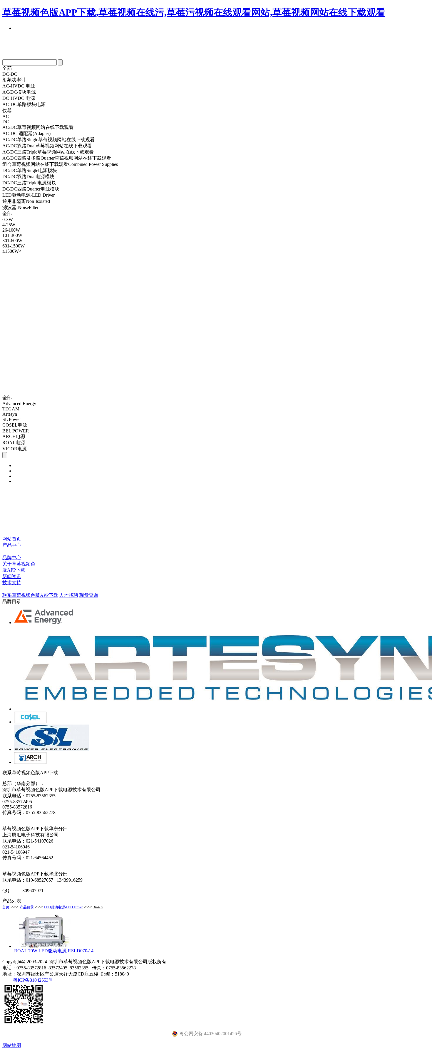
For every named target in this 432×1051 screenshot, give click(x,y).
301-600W (12, 240)
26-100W (11, 230)
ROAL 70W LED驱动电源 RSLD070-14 (53, 950)
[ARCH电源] (30, 762)
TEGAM (10, 408)
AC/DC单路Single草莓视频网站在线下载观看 (48, 139)
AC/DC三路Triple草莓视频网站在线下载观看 (48, 151)
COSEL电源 (14, 424)
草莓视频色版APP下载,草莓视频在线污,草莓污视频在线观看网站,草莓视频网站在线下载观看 (193, 12)
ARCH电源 (13, 436)
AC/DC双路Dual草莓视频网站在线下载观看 (47, 145)
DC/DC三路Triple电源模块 (29, 182)
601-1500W (13, 245)
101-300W (12, 235)
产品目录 (27, 907)
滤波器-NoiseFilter (20, 207)
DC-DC (9, 74)
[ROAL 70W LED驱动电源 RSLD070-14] (43, 946)
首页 (5, 907)
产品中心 (11, 545)
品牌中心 (11, 557)
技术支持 (11, 582)
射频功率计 (14, 79)
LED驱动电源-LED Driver (28, 195)
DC (5, 121)
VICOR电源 (14, 448)
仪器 (7, 110)
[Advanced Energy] (44, 622)
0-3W (7, 219)
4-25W (8, 224)
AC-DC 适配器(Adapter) (26, 133)
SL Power (11, 419)
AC (5, 116)
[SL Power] (51, 749)
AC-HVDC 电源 (18, 85)
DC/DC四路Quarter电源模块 (30, 188)
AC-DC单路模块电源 (24, 104)
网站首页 (11, 538)
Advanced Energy (19, 403)
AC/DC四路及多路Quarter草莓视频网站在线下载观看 (56, 158)
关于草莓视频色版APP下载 (18, 566)
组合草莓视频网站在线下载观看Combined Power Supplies (60, 164)
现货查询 (88, 595)
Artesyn (9, 414)
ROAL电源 (13, 442)
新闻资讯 (11, 576)
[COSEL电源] (30, 721)
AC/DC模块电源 (19, 92)
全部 (7, 68)
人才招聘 (68, 595)
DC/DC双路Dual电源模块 (28, 176)
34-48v (98, 907)
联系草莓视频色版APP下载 (30, 595)
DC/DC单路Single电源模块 (29, 170)
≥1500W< (11, 251)
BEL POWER (15, 430)
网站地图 (11, 1045)
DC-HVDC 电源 (18, 98)
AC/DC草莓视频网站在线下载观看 (37, 127)
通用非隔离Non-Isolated (26, 201)
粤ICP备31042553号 (33, 980)
